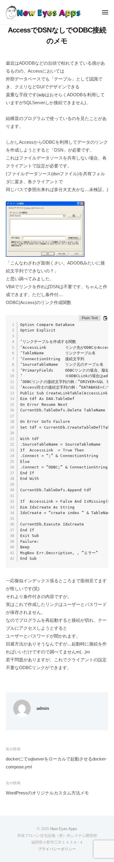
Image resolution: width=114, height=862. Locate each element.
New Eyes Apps (63, 829)
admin (43, 708)
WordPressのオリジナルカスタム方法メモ (47, 792)
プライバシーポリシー (57, 849)
